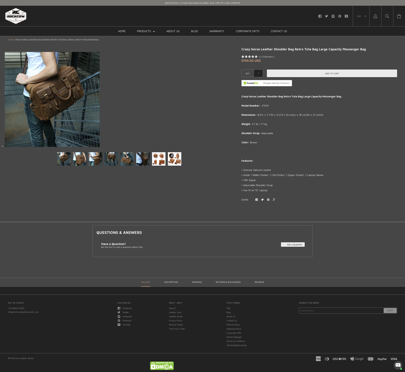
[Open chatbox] (398, 365)
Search (172, 308)
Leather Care (175, 312)
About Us (173, 31)
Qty (248, 73)
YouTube (127, 324)
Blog (194, 31)
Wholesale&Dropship (237, 345)
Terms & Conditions (236, 341)
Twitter (126, 312)
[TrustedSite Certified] (266, 83)
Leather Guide (175, 316)
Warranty (216, 31)
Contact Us (279, 31)
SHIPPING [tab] (197, 282)
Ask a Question (294, 244)
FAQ (228, 308)
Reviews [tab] (259, 282)
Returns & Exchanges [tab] (228, 282)
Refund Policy (233, 324)
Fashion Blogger (234, 337)
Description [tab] (171, 282)
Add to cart (332, 73)
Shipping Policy (234, 328)
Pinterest (127, 320)
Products (144, 31)
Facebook (127, 308)
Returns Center (176, 324)
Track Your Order (177, 328)
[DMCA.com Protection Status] (162, 369)
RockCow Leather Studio (22, 358)
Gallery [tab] (145, 282)
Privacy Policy (175, 320)
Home (121, 31)
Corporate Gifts (247, 31)
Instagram (127, 316)
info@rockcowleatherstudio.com (23, 312)
